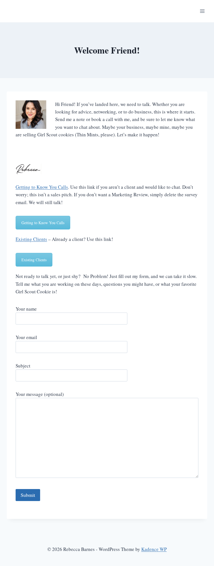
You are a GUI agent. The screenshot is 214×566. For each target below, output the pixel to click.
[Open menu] (202, 11)
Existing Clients (31, 239)
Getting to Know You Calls (42, 187)
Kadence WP (154, 549)
